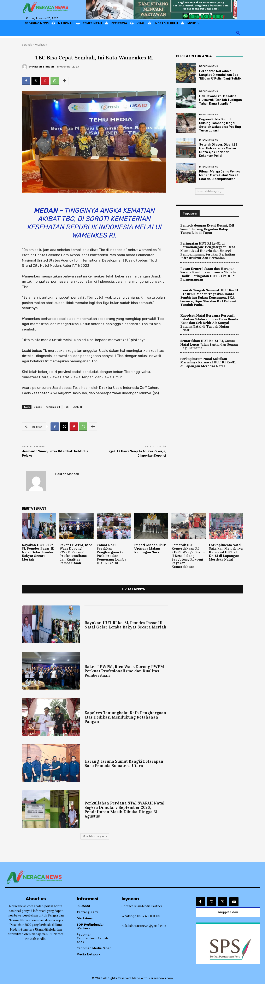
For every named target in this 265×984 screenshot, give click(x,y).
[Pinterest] (45, 81)
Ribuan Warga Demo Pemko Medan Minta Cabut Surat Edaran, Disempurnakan (219, 175)
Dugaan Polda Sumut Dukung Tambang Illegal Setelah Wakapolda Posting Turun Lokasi (220, 124)
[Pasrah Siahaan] (25, 66)
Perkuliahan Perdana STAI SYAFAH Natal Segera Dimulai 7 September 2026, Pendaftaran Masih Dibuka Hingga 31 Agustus (124, 810)
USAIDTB (78, 406)
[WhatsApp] (55, 81)
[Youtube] (233, 901)
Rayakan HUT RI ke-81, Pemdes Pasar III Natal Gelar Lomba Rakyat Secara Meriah (38, 552)
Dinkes (38, 406)
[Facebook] (26, 81)
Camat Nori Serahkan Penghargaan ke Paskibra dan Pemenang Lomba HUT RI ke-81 (111, 554)
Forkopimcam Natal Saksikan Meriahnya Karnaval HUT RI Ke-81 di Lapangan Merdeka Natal (208, 362)
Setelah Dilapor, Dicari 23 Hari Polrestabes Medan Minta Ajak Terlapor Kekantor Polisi (218, 150)
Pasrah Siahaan (43, 66)
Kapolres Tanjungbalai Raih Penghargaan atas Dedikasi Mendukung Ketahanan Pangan (125, 717)
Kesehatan (41, 44)
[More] (64, 81)
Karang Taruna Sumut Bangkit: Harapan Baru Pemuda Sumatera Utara (123, 763)
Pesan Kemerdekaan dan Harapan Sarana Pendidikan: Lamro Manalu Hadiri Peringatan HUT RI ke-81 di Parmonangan (208, 274)
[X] (35, 81)
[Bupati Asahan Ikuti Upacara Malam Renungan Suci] (151, 526)
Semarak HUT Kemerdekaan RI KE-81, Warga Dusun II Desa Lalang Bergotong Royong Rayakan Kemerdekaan (188, 556)
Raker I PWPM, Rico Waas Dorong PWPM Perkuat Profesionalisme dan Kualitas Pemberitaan (75, 554)
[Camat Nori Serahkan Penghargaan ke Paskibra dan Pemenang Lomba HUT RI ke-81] (114, 526)
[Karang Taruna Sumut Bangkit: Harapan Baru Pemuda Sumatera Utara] (51, 763)
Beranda (27, 44)
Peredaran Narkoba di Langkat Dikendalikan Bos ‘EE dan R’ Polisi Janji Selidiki (220, 74)
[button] (238, 33)
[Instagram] (211, 901)
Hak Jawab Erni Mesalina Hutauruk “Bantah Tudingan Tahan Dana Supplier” (220, 99)
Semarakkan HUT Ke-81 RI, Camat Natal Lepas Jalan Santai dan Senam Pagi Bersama (209, 344)
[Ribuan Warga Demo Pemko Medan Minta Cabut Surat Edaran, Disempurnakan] (186, 173)
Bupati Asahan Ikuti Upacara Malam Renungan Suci (150, 548)
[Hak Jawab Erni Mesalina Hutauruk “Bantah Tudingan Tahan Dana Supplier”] (186, 98)
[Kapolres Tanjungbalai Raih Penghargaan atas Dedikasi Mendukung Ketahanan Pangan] (51, 717)
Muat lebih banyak (208, 191)
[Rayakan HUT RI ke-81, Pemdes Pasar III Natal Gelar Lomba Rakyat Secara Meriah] (39, 526)
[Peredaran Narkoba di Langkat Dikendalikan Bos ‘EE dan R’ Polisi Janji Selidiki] (186, 73)
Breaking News (208, 66)
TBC (66, 406)
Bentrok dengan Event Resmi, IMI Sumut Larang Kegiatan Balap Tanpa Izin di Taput (207, 229)
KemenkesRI (53, 406)
